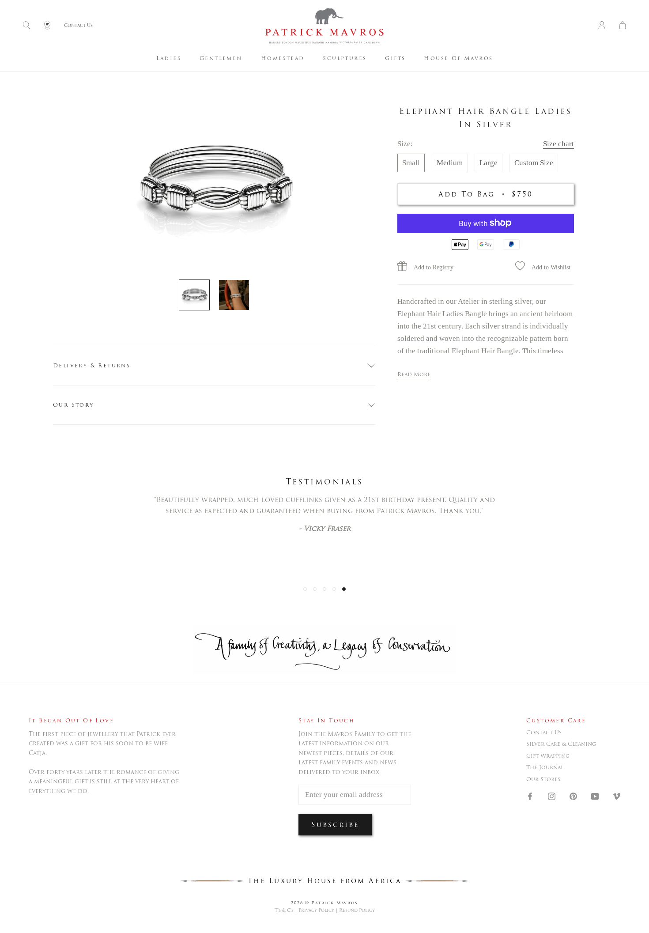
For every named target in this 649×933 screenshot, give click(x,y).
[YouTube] (595, 795)
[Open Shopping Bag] (622, 26)
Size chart (558, 143)
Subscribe (335, 824)
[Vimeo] (616, 795)
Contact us (544, 732)
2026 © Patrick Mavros (324, 902)
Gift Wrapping (548, 756)
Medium (450, 162)
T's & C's (284, 910)
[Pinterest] (573, 795)
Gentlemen (221, 58)
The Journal (544, 767)
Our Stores (543, 779)
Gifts (395, 58)
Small (411, 162)
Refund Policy (357, 910)
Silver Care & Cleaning (561, 744)
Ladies (168, 58)
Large (488, 162)
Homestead (283, 58)
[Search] (26, 26)
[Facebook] (530, 795)
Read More (413, 373)
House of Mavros (458, 58)
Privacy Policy (316, 910)
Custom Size (533, 162)
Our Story (73, 404)
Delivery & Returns (91, 365)
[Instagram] (551, 795)
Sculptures (344, 58)
